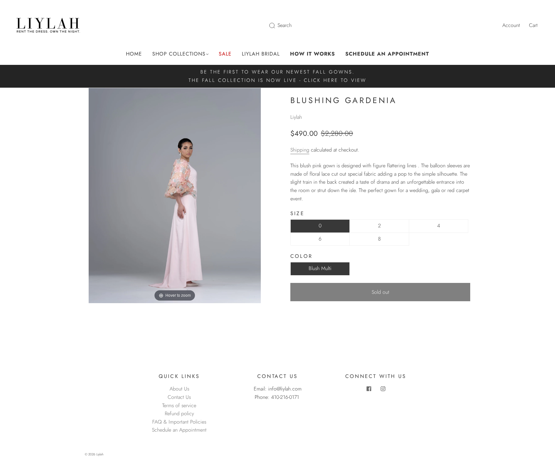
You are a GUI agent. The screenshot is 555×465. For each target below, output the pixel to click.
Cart (533, 25)
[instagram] (383, 389)
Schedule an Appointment (179, 430)
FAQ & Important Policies (179, 422)
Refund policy (179, 413)
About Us (179, 388)
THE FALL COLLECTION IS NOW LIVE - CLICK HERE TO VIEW (277, 80)
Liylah (296, 117)
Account (511, 25)
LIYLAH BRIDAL (261, 54)
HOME (134, 54)
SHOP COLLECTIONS (179, 54)
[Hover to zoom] (175, 195)
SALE (225, 54)
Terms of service (179, 405)
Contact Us (179, 397)
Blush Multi (320, 268)
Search (285, 25)
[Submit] (276, 25)
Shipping (299, 150)
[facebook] (369, 389)
